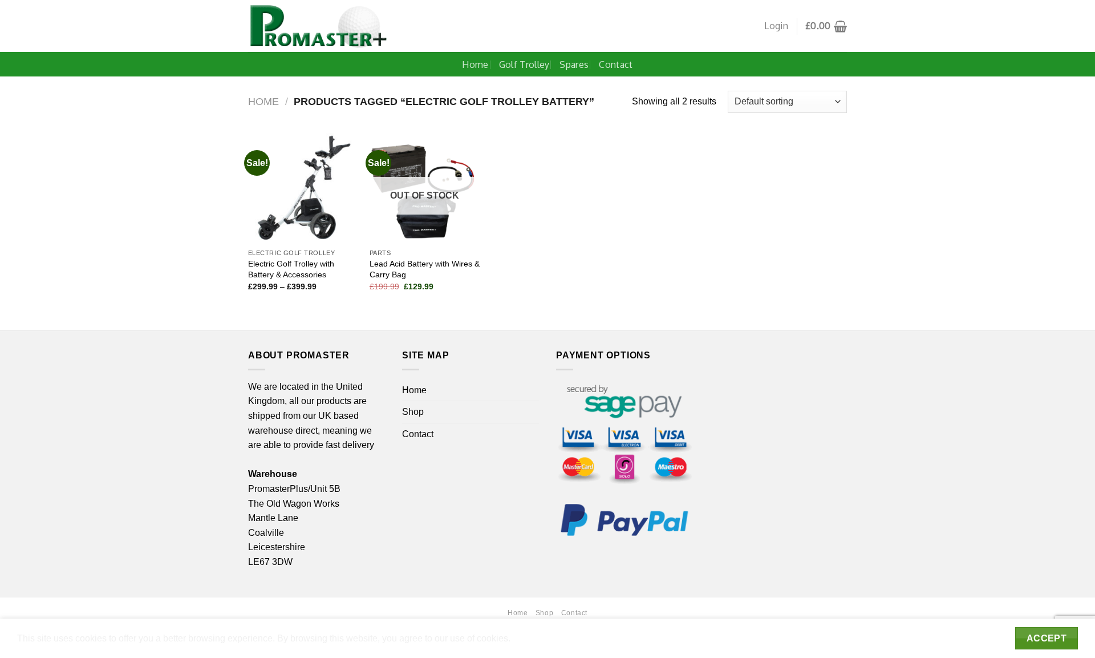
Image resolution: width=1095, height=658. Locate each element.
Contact (615, 64)
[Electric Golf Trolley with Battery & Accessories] (303, 188)
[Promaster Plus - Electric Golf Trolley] (318, 26)
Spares (574, 64)
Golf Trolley (524, 64)
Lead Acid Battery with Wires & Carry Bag (425, 269)
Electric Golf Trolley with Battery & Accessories (291, 269)
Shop (413, 412)
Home (475, 64)
